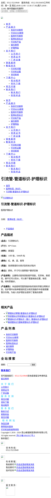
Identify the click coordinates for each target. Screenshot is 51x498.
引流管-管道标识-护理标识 (17, 192)
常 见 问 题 (10, 86)
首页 (8, 186)
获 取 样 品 (15, 95)
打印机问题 (16, 69)
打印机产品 (16, 42)
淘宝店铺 (5, 424)
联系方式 (5, 411)
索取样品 (5, 414)
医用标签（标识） (14, 189)
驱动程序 (5, 405)
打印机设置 (16, 72)
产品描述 (10, 229)
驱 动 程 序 (15, 81)
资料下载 (5, 402)
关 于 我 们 (10, 51)
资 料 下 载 (15, 84)
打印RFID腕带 (17, 33)
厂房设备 (5, 393)
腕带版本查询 (7, 427)
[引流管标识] (7, 198)
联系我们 (5, 370)
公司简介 (5, 387)
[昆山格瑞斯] (2, 17)
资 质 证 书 (15, 57)
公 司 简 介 (15, 54)
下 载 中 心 (10, 78)
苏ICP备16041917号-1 (25, 435)
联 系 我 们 (10, 89)
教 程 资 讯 (10, 66)
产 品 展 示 (10, 27)
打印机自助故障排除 (10, 430)
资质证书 (5, 390)
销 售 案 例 (10, 63)
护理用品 (15, 48)
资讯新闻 (15, 75)
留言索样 (5, 379)
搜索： (4, 365)
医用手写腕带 (17, 36)
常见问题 (5, 399)
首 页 (8, 24)
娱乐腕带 (15, 45)
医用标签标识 (17, 39)
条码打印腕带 (17, 30)
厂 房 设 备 (15, 60)
